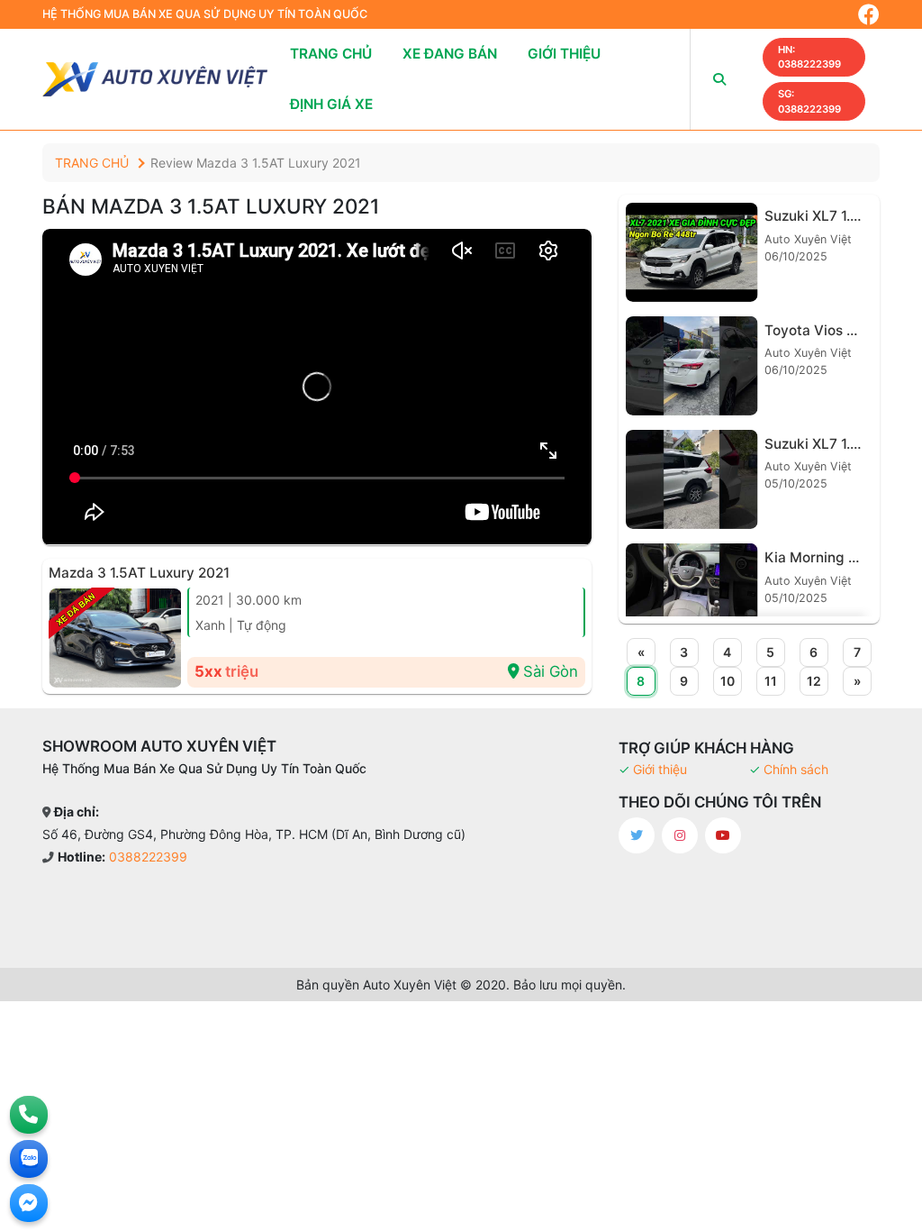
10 (727, 680)
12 (814, 680)
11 (770, 680)
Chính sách (796, 769)
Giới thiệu (564, 53)
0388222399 (809, 57)
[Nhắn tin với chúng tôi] (29, 1203)
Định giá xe (331, 104)
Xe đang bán (449, 53)
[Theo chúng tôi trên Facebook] (869, 14)
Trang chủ (331, 53)
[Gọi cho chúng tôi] (29, 1115)
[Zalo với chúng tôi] (29, 1159)
